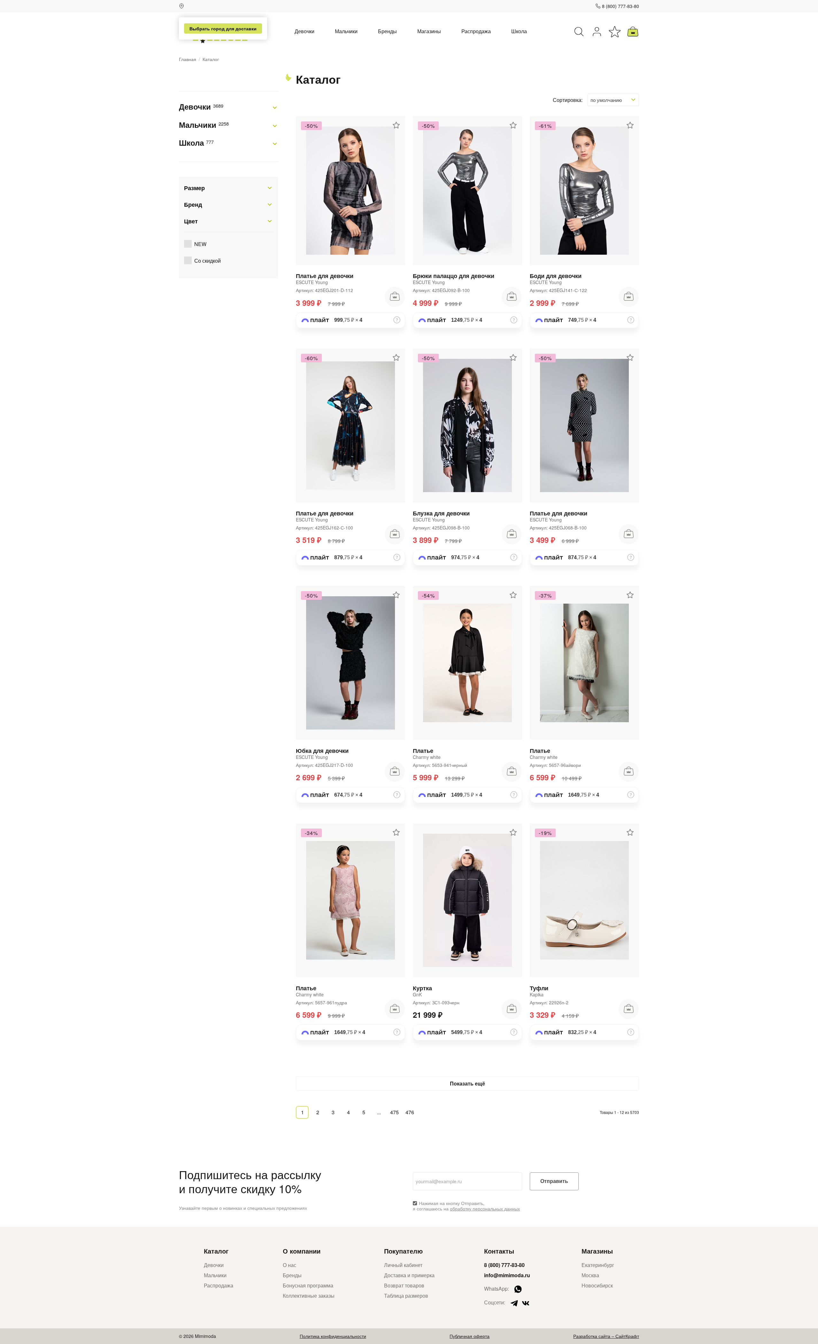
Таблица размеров (406, 1295)
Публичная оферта (470, 1336)
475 (394, 1112)
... (379, 1112)
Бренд (193, 204)
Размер (194, 188)
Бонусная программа (308, 1285)
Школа (519, 31)
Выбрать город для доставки (223, 28)
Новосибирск (597, 1285)
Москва (590, 1275)
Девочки (304, 31)
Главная (187, 59)
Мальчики (346, 31)
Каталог (216, 1250)
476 (409, 1112)
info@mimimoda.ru (507, 1275)
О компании (301, 1250)
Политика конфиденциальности (333, 1336)
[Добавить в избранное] (396, 125)
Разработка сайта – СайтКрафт (606, 1336)
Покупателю (403, 1250)
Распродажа (476, 31)
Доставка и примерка (409, 1275)
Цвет (191, 221)
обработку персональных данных (485, 1208)
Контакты (499, 1250)
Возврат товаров (404, 1285)
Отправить (554, 1181)
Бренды (387, 31)
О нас (289, 1265)
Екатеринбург (598, 1265)
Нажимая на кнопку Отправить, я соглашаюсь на (466, 1206)
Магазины (429, 31)
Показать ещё (467, 1083)
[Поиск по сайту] (579, 31)
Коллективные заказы (309, 1295)
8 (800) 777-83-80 (620, 6)
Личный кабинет (403, 1265)
